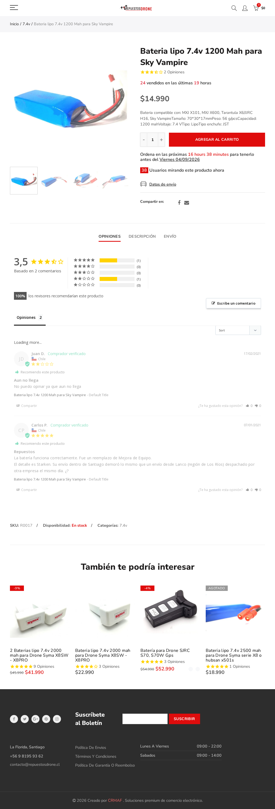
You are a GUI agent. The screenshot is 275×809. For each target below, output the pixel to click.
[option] (69, 105)
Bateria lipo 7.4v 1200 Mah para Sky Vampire (50, 394)
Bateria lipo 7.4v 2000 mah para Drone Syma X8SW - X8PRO (103, 655)
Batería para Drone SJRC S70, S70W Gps (165, 653)
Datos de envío (162, 184)
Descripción (142, 236)
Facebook (179, 202)
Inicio (14, 24)
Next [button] (114, 105)
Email (186, 202)
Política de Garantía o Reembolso (105, 765)
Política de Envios (90, 747)
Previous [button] (24, 105)
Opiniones (110, 236)
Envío (170, 236)
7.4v (26, 24)
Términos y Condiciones (95, 756)
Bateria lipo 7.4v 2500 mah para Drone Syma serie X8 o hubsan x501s (234, 655)
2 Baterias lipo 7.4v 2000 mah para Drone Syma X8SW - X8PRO (39, 655)
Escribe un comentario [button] (236, 303)
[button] (249, 405)
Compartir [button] (28, 405)
